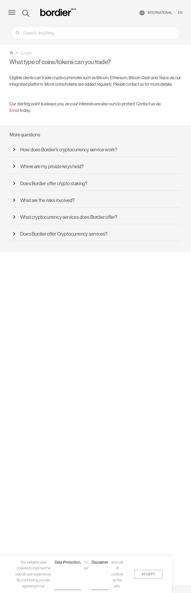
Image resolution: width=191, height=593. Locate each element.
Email (14, 110)
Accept (148, 574)
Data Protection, (68, 562)
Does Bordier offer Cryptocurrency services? (64, 234)
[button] (95, 150)
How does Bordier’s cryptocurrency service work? (68, 149)
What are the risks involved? (47, 200)
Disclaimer (100, 562)
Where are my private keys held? (52, 166)
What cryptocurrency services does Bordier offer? (68, 217)
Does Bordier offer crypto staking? (53, 183)
